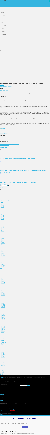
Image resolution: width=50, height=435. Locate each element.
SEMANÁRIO (2, 22)
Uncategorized (3, 365)
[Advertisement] (25, 44)
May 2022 (2, 251)
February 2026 (3, 282)
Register (2, 3)
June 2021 (2, 261)
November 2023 (3, 307)
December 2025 (3, 284)
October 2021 (3, 330)
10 (2, 370)
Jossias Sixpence (11, 86)
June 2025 (2, 217)
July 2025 (2, 216)
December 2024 (3, 295)
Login (2, 2)
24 (2, 372)
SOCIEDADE (2, 363)
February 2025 (3, 293)
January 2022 (3, 255)
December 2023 (3, 306)
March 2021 (2, 264)
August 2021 (2, 332)
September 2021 (3, 331)
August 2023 (2, 237)
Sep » (2, 374)
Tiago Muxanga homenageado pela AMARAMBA (7, 199)
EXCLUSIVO (2, 351)
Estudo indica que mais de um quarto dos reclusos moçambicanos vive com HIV (9, 144)
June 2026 (2, 206)
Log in (2, 270)
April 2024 (2, 230)
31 (2, 373)
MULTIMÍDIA (3, 354)
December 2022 (3, 317)
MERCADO (4, 31)
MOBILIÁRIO (3, 353)
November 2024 (3, 296)
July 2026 (2, 205)
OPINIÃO (2, 21)
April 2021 (2, 263)
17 (2, 371)
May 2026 (2, 207)
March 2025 (2, 220)
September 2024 (3, 225)
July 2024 (2, 227)
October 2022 (3, 319)
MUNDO (2, 355)
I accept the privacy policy (25, 386)
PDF (1, 358)
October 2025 (3, 213)
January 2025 (3, 294)
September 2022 (3, 320)
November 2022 (3, 318)
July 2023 (2, 238)
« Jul (0, 374)
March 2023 (2, 242)
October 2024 (3, 224)
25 (3, 372)
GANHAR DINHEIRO (5, 34)
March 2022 (2, 253)
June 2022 (2, 250)
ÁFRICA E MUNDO (3, 5)
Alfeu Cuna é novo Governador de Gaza (6, 198)
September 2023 (3, 236)
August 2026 (2, 204)
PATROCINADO (4, 25)
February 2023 (3, 243)
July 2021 (2, 260)
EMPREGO (4, 28)
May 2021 (2, 262)
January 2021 (3, 266)
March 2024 (2, 231)
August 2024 (2, 226)
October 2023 (3, 308)
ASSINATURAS (3, 4)
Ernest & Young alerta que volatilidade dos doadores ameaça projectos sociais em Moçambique (12, 200)
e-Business (2, 346)
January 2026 (3, 283)
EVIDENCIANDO (3, 350)
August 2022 (2, 248)
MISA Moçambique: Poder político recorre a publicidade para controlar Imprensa (17, 158)
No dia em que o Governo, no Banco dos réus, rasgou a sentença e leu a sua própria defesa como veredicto (23, 170)
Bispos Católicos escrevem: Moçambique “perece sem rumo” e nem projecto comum (18, 182)
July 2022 (2, 249)
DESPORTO (2, 19)
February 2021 (3, 265)
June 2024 (2, 228)
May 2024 (2, 229)
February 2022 (3, 254)
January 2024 (3, 305)
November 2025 (3, 212)
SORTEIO (2, 364)
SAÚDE (4, 15)
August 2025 (2, 215)
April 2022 (2, 252)
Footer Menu (1, 414)
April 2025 (2, 219)
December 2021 (3, 256)
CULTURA (2, 18)
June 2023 (2, 239)
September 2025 (3, 214)
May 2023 (2, 240)
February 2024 (3, 232)
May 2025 (2, 218)
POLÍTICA (2, 12)
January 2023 (3, 244)
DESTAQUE (2, 345)
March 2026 (2, 281)
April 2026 (2, 208)
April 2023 (2, 241)
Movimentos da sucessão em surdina (4, 145)
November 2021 (3, 329)
